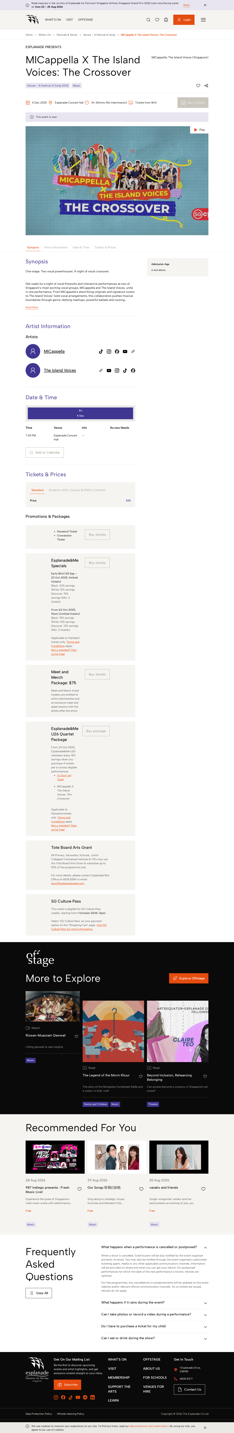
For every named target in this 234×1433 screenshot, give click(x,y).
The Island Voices (60, 370)
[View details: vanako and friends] (178, 1184)
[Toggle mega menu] (203, 20)
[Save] (157, 19)
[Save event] (198, 85)
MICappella (54, 351)
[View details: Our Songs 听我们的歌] (117, 1184)
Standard (37, 490)
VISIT (112, 1369)
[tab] (33, 247)
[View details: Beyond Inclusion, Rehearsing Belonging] (177, 1054)
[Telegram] (85, 1397)
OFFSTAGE (152, 1359)
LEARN (113, 1400)
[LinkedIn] (92, 1397)
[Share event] (206, 85)
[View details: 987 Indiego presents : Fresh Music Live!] (55, 1184)
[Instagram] (56, 1397)
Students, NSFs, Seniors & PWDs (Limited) (77, 490)
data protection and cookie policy (149, 1426)
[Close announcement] (205, 5)
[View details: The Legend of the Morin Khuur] (113, 1054)
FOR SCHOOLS (155, 1378)
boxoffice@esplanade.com (67, 883)
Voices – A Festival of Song (99, 34)
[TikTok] (70, 1397)
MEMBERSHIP (119, 1378)
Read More (189, 5)
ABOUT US (151, 1369)
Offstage (85, 19)
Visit (69, 19)
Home (29, 34)
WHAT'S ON (117, 1359)
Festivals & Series (67, 34)
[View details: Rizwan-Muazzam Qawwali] (53, 1027)
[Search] (148, 19)
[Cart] (166, 19)
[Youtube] (78, 1397)
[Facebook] (63, 1397)
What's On (53, 19)
